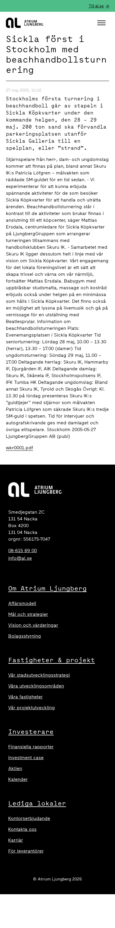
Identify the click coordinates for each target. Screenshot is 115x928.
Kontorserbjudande (29, 818)
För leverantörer (26, 851)
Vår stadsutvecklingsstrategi (39, 675)
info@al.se (20, 558)
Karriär (15, 840)
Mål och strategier (28, 614)
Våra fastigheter (25, 697)
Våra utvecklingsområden (36, 686)
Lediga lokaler (37, 803)
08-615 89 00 (22, 550)
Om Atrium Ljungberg (47, 588)
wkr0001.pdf (19, 447)
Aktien (15, 768)
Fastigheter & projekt (51, 659)
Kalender (18, 779)
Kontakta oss (22, 829)
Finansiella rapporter (31, 746)
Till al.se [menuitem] (96, 6)
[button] (102, 23)
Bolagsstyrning (24, 636)
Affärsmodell (22, 603)
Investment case (26, 757)
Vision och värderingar (33, 625)
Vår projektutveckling (31, 707)
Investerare (31, 731)
